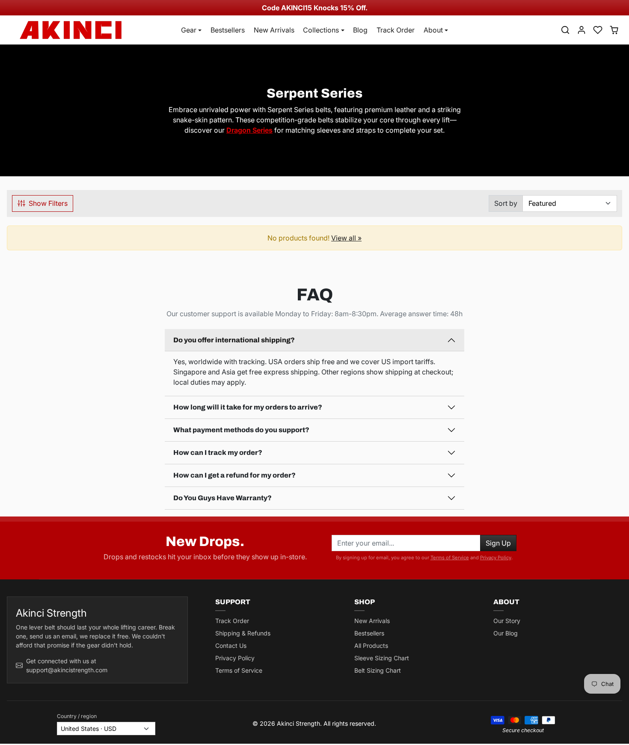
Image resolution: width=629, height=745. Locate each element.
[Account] (581, 30)
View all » (346, 238)
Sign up (498, 543)
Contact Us (230, 645)
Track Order (396, 30)
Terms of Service (449, 558)
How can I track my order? (217, 452)
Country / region (77, 716)
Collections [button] (321, 30)
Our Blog (505, 633)
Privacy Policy (495, 558)
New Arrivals (274, 30)
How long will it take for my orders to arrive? (247, 407)
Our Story (506, 620)
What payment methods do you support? (241, 429)
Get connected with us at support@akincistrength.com (66, 665)
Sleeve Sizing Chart (381, 658)
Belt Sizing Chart (377, 670)
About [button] (433, 30)
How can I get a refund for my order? (234, 475)
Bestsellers (228, 30)
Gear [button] (188, 30)
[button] (565, 30)
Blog (360, 30)
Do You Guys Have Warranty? (222, 498)
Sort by (505, 203)
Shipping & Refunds (242, 633)
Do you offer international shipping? (234, 340)
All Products (371, 645)
